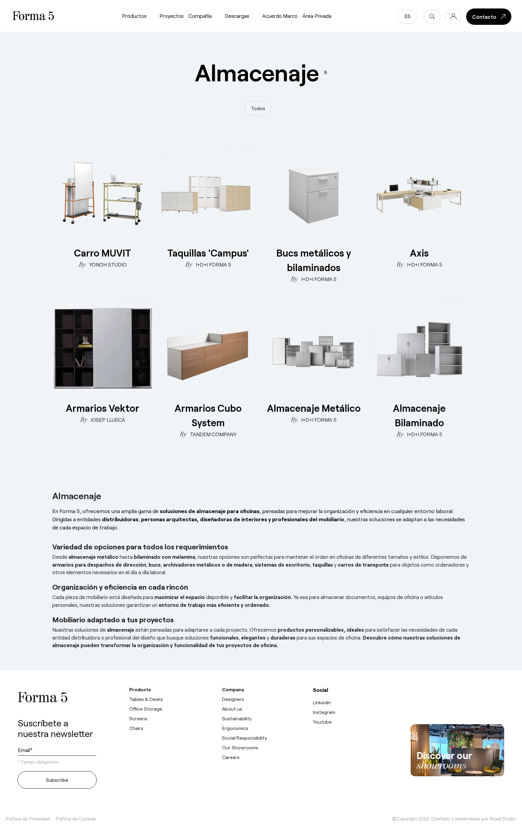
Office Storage (145, 709)
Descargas (237, 16)
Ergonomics (235, 728)
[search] (432, 16)
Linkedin (322, 702)
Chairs (136, 728)
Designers (233, 699)
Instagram (324, 712)
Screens (138, 718)
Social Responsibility (244, 738)
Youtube (322, 722)
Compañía (200, 16)
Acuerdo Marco (280, 16)
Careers (231, 757)
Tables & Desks (146, 699)
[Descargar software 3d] (457, 701)
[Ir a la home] (57, 697)
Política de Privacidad (28, 818)
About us (232, 709)
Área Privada (316, 16)
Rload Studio (503, 818)
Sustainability (237, 718)
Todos (258, 108)
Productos (134, 16)
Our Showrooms (240, 747)
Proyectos (172, 16)
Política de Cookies (76, 818)
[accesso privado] (453, 16)
